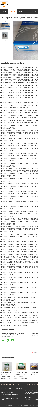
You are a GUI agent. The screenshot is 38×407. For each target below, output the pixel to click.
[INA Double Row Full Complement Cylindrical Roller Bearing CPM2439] (7, 366)
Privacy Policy (9, 405)
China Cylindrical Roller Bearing (22, 405)
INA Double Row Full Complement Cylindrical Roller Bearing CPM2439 (6, 375)
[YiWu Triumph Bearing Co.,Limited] (4, 4)
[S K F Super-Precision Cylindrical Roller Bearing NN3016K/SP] (5, 26)
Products (12, 11)
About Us (22, 11)
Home (4, 11)
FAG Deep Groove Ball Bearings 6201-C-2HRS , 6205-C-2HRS (11, 391)
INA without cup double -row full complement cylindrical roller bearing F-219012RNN (20, 375)
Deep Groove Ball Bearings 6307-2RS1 (11, 389)
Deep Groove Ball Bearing (10, 384)
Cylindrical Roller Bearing (19, 15)
